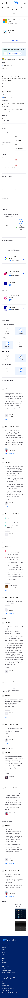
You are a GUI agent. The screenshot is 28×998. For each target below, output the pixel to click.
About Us (4, 947)
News (3, 952)
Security (4, 983)
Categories (4, 960)
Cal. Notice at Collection (8, 988)
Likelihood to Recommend (8, 324)
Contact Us (4, 954)
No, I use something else (15, 53)
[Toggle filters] (2, 2)
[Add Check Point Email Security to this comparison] (23, 273)
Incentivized (7, 411)
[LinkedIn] (14, 978)
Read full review (8, 419)
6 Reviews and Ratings (12, 32)
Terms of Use (5, 981)
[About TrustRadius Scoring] (3, 65)
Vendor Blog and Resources (8, 972)
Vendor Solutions (6, 969)
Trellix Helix (11, 31)
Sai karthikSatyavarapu (13, 585)
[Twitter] (10, 978)
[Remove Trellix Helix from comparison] (25, 30)
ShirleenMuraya (12, 448)
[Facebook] (7, 978)
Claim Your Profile (6, 970)
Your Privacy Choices (7, 987)
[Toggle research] (7, 2)
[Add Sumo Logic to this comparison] (23, 284)
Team (3, 949)
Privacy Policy (5, 985)
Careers (4, 951)
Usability (4, 338)
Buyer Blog (4, 962)
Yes (5, 53)
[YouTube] (4, 978)
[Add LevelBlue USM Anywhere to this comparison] (23, 259)
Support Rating (5, 351)
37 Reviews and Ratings (12, 23)
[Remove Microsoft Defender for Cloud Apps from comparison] (25, 19)
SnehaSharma (11, 776)
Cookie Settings (5, 990)
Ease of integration (6, 364)
